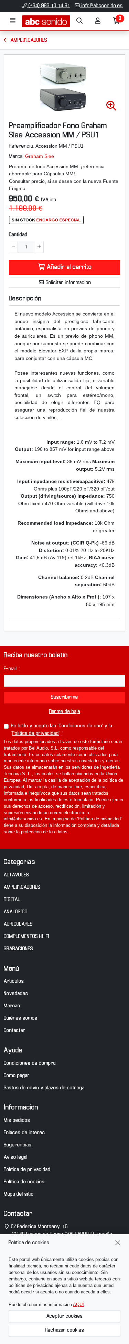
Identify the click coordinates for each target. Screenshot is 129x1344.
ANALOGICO (16, 912)
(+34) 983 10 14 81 (48, 5)
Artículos (14, 981)
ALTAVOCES (16, 875)
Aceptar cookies (64, 1316)
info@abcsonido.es (101, 5)
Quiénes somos (20, 1018)
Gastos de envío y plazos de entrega (44, 1088)
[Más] (39, 247)
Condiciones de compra (30, 1063)
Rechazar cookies (64, 1330)
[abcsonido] (46, 21)
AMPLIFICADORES (22, 887)
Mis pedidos (17, 1120)
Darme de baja (64, 711)
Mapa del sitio (19, 1194)
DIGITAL (12, 899)
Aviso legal (16, 1157)
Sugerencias (18, 1145)
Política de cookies (24, 1182)
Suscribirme (64, 697)
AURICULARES (18, 924)
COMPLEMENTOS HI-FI (27, 936)
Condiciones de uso (80, 726)
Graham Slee (39, 156)
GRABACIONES (18, 948)
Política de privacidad (35, 733)
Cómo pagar (17, 1075)
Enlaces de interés (24, 1132)
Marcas (12, 1006)
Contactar (14, 1030)
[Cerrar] (118, 1243)
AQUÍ (78, 1304)
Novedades (16, 993)
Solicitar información (67, 282)
